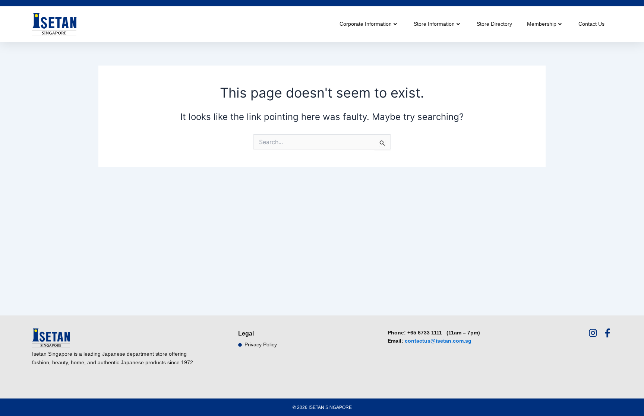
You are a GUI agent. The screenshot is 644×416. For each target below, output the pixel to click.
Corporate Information (366, 24)
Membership (541, 24)
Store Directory (494, 24)
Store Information (434, 24)
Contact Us (591, 24)
